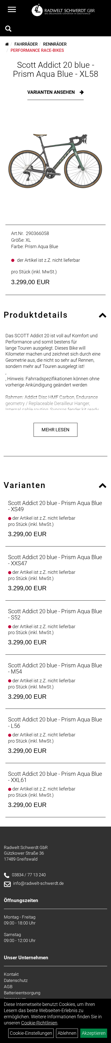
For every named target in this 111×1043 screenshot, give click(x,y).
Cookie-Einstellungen (31, 1033)
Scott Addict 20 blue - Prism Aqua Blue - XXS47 (55, 560)
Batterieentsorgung (22, 992)
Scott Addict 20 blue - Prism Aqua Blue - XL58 (55, 69)
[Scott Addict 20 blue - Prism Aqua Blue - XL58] (55, 161)
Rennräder (55, 44)
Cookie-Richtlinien (39, 1022)
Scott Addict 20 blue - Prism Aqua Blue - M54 (55, 668)
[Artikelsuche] (8, 29)
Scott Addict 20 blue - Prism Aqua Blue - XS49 (55, 506)
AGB (8, 986)
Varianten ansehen (51, 92)
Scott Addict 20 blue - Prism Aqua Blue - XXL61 (55, 777)
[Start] (7, 44)
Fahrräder (26, 44)
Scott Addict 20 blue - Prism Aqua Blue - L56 (55, 722)
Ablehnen (67, 1033)
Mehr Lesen (55, 429)
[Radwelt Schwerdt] (65, 10)
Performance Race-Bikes (37, 50)
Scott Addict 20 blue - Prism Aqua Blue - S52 (55, 614)
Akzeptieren (94, 1033)
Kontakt (11, 974)
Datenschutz (16, 980)
